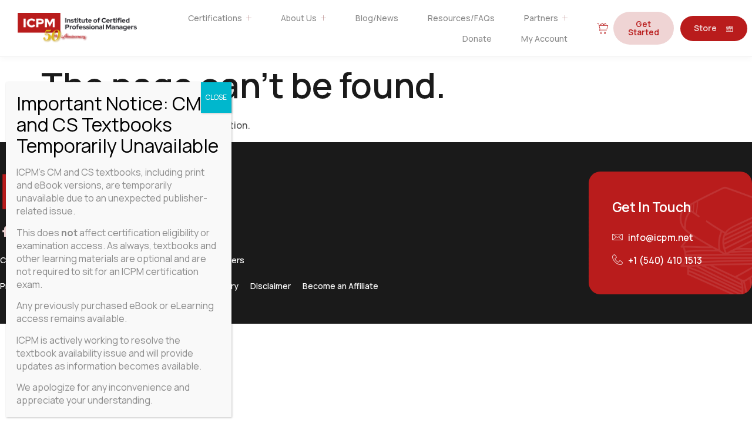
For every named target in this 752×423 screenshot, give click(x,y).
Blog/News (376, 18)
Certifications (215, 18)
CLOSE (216, 97)
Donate (477, 38)
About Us (299, 18)
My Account (544, 38)
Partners (541, 18)
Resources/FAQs (461, 18)
